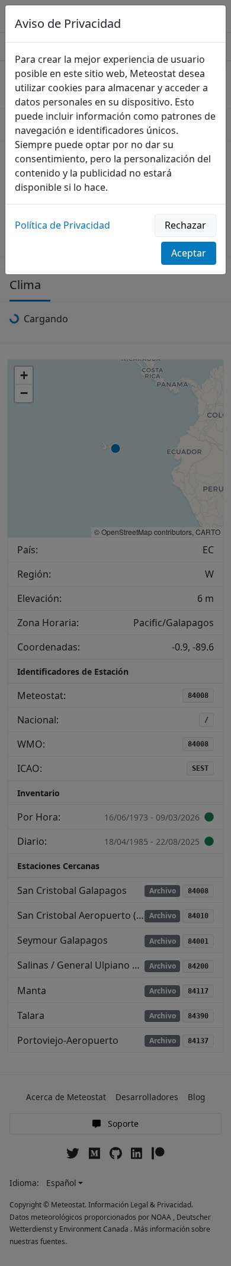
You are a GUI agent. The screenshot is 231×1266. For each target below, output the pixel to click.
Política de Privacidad (62, 225)
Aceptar (188, 252)
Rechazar (185, 225)
